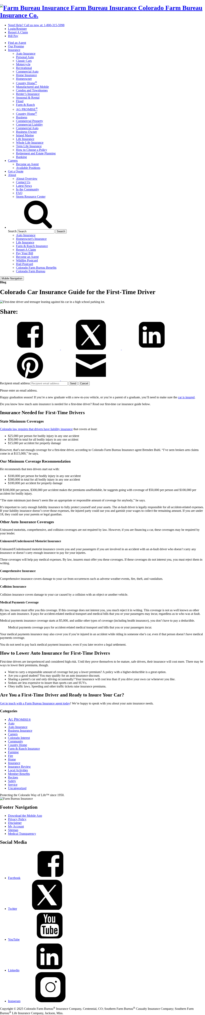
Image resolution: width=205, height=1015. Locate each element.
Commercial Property (29, 121)
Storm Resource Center (30, 196)
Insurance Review (19, 766)
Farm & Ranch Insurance (32, 246)
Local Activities (18, 770)
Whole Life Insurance (29, 142)
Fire (10, 755)
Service (12, 784)
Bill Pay (13, 36)
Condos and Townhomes (32, 90)
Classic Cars (24, 60)
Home (12, 759)
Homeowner (24, 78)
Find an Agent (17, 42)
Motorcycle (23, 64)
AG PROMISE (27, 109)
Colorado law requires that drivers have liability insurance (36, 429)
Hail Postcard (24, 264)
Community (15, 741)
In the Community (27, 189)
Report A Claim (18, 32)
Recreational (24, 68)
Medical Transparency (22, 833)
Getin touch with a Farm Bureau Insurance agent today (35, 703)
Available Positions (28, 167)
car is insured (186, 397)
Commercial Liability (29, 124)
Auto (11, 723)
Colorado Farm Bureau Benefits (36, 267)
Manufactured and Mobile (32, 86)
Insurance (14, 50)
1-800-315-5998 (36, 25)
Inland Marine (25, 135)
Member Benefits (19, 774)
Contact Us (23, 182)
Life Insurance (25, 139)
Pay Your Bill (24, 253)
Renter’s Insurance (28, 94)
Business (21, 117)
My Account (16, 826)
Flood (19, 101)
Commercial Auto (27, 71)
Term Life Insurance (29, 146)
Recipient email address (15, 383)
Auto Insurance (25, 53)
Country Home (26, 83)
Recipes (13, 777)
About (12, 175)
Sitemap (13, 830)
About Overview (26, 178)
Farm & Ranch (25, 104)
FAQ (19, 193)
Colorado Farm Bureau (30, 271)
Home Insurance (26, 75)
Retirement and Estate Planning (36, 153)
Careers (13, 160)
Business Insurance (20, 730)
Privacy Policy (17, 819)
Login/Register (17, 28)
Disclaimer (15, 823)
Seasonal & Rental (27, 97)
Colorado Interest (19, 737)
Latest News (24, 185)
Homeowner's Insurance (31, 238)
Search (12, 231)
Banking (21, 157)
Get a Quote (15, 171)
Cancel (84, 383)
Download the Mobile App (25, 815)
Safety (12, 781)
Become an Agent (27, 164)
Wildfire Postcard (27, 260)
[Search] (38, 227)
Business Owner (26, 131)
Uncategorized (17, 788)
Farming (13, 752)
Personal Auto (25, 57)
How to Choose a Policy (31, 149)
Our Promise (16, 46)
